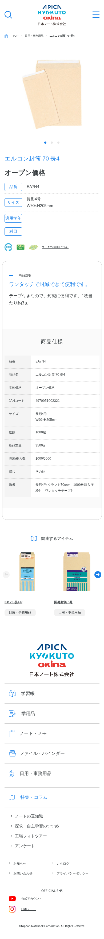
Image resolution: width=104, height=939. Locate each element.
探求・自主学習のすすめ (37, 826)
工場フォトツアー (31, 836)
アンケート (25, 846)
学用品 (28, 713)
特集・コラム (33, 797)
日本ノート (28, 909)
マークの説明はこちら (55, 247)
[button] (97, 574)
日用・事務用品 (35, 773)
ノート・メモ (33, 733)
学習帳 (28, 693)
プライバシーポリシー (73, 873)
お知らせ (19, 863)
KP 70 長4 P (13, 602)
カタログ (63, 863)
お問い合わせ (23, 873)
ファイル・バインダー (42, 753)
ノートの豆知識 (29, 816)
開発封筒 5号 (63, 602)
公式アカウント (31, 898)
